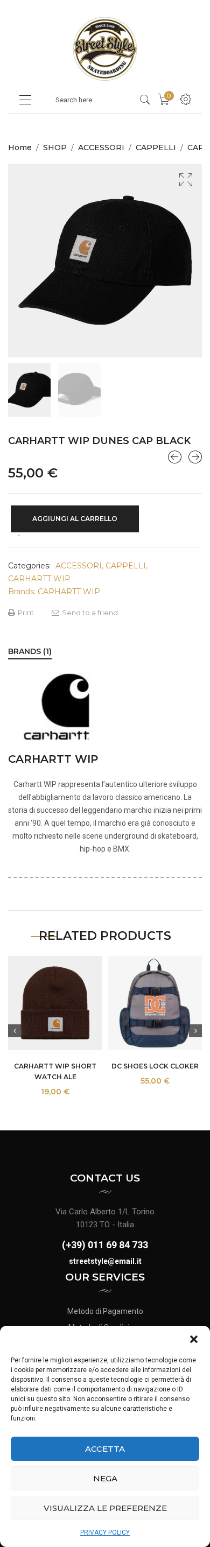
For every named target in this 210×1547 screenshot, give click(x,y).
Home (20, 147)
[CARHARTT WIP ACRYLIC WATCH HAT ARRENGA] (195, 457)
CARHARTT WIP (39, 578)
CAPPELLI (156, 147)
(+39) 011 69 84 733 (105, 1244)
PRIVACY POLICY (105, 1532)
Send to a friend (89, 612)
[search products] (145, 99)
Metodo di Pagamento (105, 1311)
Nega (105, 1478)
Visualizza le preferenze (105, 1508)
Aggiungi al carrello (74, 519)
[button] (193, 1339)
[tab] (30, 651)
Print (25, 612)
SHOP (55, 147)
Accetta (105, 1449)
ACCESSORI (101, 147)
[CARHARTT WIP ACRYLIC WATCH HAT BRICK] (174, 457)
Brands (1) (30, 651)
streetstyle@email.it (105, 1261)
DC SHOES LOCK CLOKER (155, 1066)
